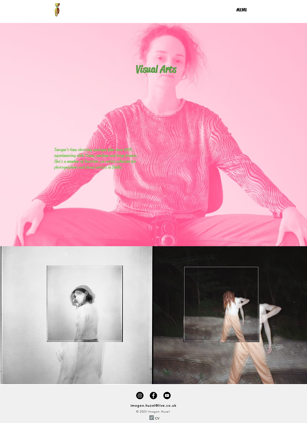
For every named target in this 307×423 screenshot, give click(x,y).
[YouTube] (167, 395)
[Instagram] (139, 395)
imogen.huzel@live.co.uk (154, 406)
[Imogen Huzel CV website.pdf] (151, 418)
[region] (241, 17)
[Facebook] (153, 395)
